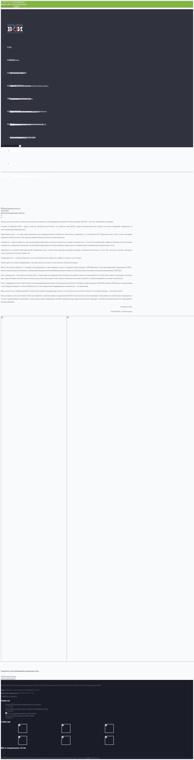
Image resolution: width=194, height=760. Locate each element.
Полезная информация (16, 73)
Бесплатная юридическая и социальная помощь (26, 150)
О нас (9, 47)
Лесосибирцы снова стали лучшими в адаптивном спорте (26, 709)
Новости (10, 60)
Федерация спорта (15, 86)
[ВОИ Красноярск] (16, 34)
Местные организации (9, 213)
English (16, 6)
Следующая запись (8, 679)
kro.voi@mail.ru (19, 2)
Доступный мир (14, 111)
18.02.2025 (5, 211)
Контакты (11, 124)
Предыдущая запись (8, 676)
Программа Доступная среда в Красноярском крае (26, 124)
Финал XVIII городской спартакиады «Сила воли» (23, 704)
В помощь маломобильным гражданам (22, 137)
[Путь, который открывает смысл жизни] (20, 713)
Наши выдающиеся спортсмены (20, 98)
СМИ (8, 98)
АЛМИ (88, 758)
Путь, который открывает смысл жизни (19, 716)
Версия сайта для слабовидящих (14, 4)
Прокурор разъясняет (17, 163)
